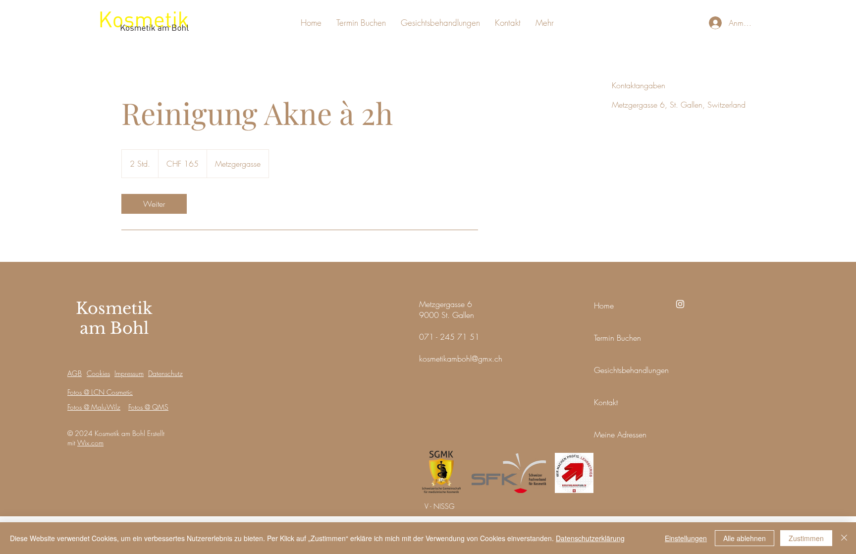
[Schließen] (844, 538)
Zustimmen (806, 538)
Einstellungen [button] (686, 538)
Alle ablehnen (744, 538)
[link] (154, 204)
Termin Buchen (617, 337)
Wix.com (90, 442)
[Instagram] (680, 304)
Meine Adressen (620, 434)
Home (604, 305)
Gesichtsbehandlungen (631, 370)
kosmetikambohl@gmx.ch (460, 358)
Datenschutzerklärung (590, 538)
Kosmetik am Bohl (114, 318)
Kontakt (606, 402)
